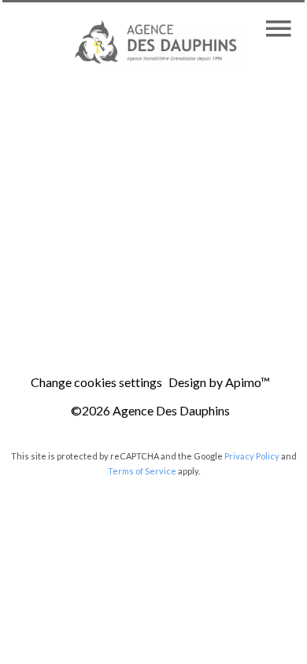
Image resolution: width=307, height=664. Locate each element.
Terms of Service (142, 471)
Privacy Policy (251, 456)
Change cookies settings (96, 381)
